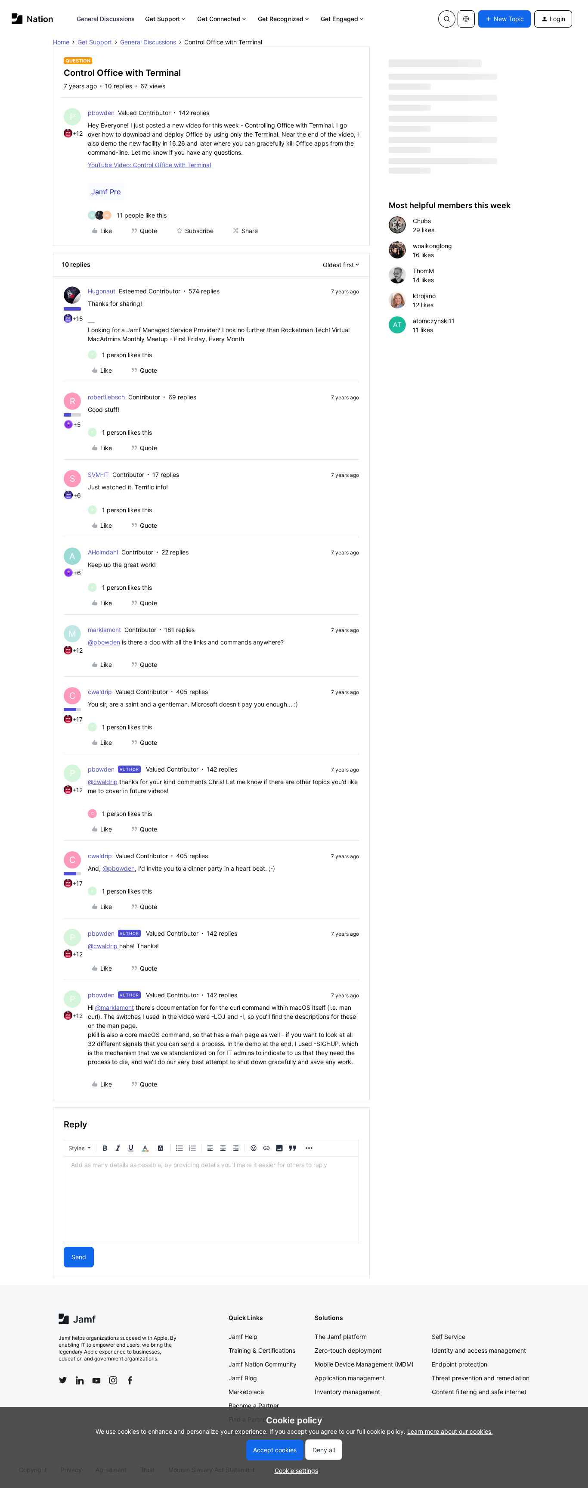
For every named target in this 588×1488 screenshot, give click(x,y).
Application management (350, 1378)
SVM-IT (98, 474)
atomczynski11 (434, 320)
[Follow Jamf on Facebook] (130, 1380)
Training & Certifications (262, 1350)
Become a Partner (254, 1405)
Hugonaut (101, 291)
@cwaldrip (103, 781)
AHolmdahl (103, 552)
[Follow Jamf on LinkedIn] (79, 1380)
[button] (504, 19)
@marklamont (114, 1007)
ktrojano (424, 295)
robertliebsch (106, 397)
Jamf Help (243, 1336)
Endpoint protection (459, 1364)
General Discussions (106, 18)
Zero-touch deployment (348, 1350)
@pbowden (104, 642)
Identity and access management (479, 1350)
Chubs (422, 220)
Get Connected (218, 18)
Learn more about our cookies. (450, 1431)
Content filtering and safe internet (479, 1391)
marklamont (104, 629)
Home (61, 42)
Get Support (162, 18)
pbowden (101, 112)
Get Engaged (339, 18)
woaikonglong (432, 245)
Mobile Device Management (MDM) (364, 1364)
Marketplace (246, 1391)
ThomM (423, 270)
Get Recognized (280, 18)
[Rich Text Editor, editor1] (211, 1200)
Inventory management (347, 1391)
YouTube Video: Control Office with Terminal (149, 164)
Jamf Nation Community (263, 1364)
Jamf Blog (243, 1378)
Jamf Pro (106, 191)
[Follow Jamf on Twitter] (63, 1380)
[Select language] (466, 19)
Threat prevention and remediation (480, 1378)
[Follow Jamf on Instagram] (113, 1380)
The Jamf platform (341, 1336)
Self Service (448, 1336)
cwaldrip (100, 691)
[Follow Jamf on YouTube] (96, 1380)
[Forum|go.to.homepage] (32, 18)
